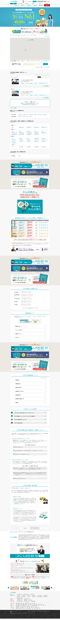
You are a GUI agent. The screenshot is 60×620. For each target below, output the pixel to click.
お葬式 (13, 3)
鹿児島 (37, 608)
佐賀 (25, 608)
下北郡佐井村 (44, 146)
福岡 (16, 608)
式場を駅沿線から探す (27, 598)
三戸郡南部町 (36, 141)
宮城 (24, 116)
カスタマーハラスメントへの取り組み (41, 611)
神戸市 (29, 606)
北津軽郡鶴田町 (29, 134)
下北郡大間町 (21, 146)
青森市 (13, 127)
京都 (22, 606)
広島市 (18, 607)
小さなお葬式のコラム (20, 601)
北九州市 (18, 608)
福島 (30, 116)
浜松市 (25, 605)
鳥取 (27, 607)
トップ (16, 528)
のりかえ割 (18, 596)
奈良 (31, 606)
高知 (34, 607)
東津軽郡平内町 (21, 127)
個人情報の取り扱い (33, 611)
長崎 (23, 608)
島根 (29, 607)
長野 (37, 605)
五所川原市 (28, 131)
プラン (44, 528)
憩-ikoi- (19, 35)
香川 (38, 607)
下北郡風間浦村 (36, 146)
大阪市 (18, 606)
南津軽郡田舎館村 (14, 134)
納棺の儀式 (33, 596)
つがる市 (35, 131)
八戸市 (13, 138)
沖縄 (39, 608)
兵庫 (27, 606)
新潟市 (34, 605)
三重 (30, 605)
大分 (32, 608)
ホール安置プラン (39, 595)
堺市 (20, 606)
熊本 (28, 608)
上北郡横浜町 (21, 139)
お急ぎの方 (47, 5)
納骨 (40, 3)
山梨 (39, 605)
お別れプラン (34, 595)
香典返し (33, 3)
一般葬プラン (29, 595)
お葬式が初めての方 (26, 594)
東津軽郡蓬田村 (36, 127)
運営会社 (29, 611)
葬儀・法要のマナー (27, 601)
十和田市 (35, 114)
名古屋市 (18, 605)
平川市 (43, 131)
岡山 (20, 607)
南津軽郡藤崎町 (36, 132)
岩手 (21, 116)
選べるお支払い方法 (19, 597)
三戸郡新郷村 (14, 142)
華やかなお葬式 (23, 596)
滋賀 (33, 606)
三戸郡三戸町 (14, 141)
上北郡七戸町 (39, 114)
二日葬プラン (24, 595)
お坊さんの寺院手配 (39, 596)
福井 (41, 605)
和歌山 (36, 606)
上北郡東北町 (31, 114)
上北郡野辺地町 (36, 138)
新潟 (32, 605)
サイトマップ (48, 611)
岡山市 (23, 607)
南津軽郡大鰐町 (44, 132)
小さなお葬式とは (19, 594)
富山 (45, 605)
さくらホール (46, 34)
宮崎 (34, 608)
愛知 (16, 605)
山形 (28, 116)
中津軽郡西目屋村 (29, 132)
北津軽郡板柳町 (21, 134)
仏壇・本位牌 (20, 3)
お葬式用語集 (33, 601)
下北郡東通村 (29, 146)
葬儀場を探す (25, 528)
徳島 (31, 607)
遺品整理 (46, 3)
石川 (43, 605)
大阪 (16, 606)
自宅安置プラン (46, 595)
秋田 (26, 116)
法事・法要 (26, 3)
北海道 (19, 116)
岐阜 (28, 605)
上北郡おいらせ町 (25, 114)
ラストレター (29, 596)
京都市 (24, 606)
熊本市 (30, 608)
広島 (16, 607)
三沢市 (28, 138)
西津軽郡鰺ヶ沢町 (14, 132)
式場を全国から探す (19, 598)
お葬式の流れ (32, 594)
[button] (25, 50)
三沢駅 (19, 155)
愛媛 (36, 607)
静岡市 (23, 605)
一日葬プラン (19, 595)
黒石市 (20, 131)
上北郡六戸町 (20, 114)
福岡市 (21, 608)
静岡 (21, 605)
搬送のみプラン (46, 596)
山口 (25, 607)
